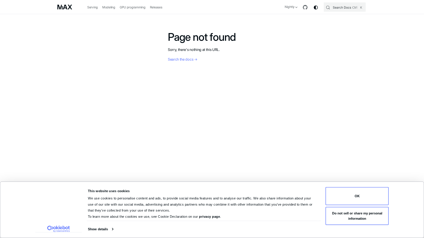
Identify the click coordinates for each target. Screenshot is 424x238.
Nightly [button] (290, 7)
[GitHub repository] (305, 7)
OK (357, 196)
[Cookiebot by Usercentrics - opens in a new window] (58, 229)
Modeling (108, 7)
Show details (98, 229)
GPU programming (133, 7)
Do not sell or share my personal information (357, 215)
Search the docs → (182, 59)
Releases (156, 7)
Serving (92, 7)
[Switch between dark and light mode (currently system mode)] (315, 7)
